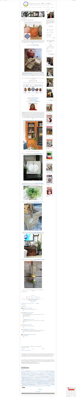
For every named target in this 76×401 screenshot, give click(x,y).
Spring (27, 382)
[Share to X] (37, 303)
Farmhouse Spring (28, 377)
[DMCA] (23, 387)
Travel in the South (45, 384)
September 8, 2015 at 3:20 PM (30, 329)
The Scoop (24, 304)
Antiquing (27, 370)
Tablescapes (39, 383)
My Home (44, 7)
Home (21, 7)
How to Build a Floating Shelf (37, 232)
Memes (41, 379)
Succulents (52, 382)
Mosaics (49, 379)
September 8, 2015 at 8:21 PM (32, 334)
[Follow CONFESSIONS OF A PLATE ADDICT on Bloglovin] (33, 301)
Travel (41, 384)
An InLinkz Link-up (24, 291)
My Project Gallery (39, 7)
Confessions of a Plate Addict (35, 98)
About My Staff (34, 7)
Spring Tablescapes (39, 382)
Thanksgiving (45, 383)
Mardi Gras (34, 379)
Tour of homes (37, 384)
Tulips (50, 384)
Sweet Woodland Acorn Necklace (39, 259)
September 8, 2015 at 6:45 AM (30, 319)
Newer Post (23, 348)
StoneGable (35, 99)
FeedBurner (52, 46)
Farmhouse (23, 377)
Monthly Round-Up (46, 379)
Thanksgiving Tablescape (52, 383)
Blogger (39, 391)
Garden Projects (51, 377)
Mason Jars (37, 379)
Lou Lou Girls (25, 329)
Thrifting (31, 384)
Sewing (38, 381)
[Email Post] (35, 303)
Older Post (43, 348)
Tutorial (53, 384)
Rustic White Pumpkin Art (39, 153)
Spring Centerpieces (32, 382)
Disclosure (48, 7)
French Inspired (43, 377)
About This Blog (26, 7)
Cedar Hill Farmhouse (34, 97)
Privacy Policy (52, 7)
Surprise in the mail (28, 383)
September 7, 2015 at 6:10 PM (29, 312)
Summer (22, 383)
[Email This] (36, 303)
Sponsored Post (23, 382)
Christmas (52, 371)
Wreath (48, 385)
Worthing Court (35, 100)
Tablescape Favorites (34, 383)
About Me (30, 7)
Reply (23, 310)
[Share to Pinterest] (38, 303)
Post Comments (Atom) (28, 350)
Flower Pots (33, 377)
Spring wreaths (45, 382)
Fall (30, 375)
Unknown (24, 312)
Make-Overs (25, 379)
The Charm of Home (25, 334)
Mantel (31, 379)
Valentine (25, 385)
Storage (49, 382)
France (37, 377)
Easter (24, 374)
